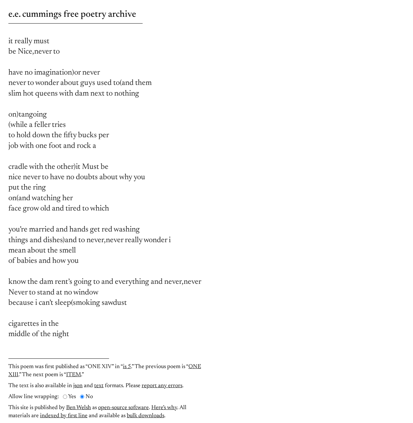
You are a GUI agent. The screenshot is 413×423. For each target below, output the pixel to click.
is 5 (127, 367)
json (78, 386)
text (99, 386)
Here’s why (164, 408)
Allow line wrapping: (33, 397)
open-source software (123, 408)
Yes (72, 397)
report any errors (162, 386)
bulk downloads (145, 416)
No (89, 397)
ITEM (73, 375)
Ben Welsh (78, 408)
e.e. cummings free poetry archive (72, 14)
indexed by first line (63, 416)
